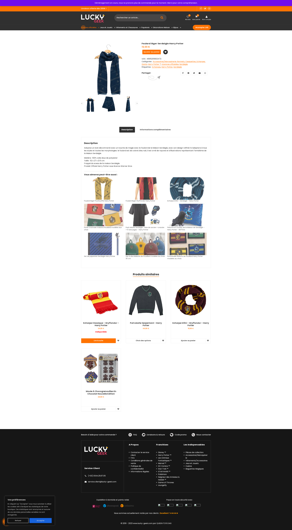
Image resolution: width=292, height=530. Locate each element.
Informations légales (140, 471)
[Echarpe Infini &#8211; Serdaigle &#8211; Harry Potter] (187, 188)
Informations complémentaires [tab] (155, 129)
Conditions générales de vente (141, 462)
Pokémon (162, 474)
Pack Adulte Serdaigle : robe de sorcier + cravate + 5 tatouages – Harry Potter (145, 228)
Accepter (40, 520)
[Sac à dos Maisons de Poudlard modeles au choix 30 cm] (145, 244)
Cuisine (189, 466)
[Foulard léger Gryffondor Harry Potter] (145, 188)
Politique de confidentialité (137, 467)
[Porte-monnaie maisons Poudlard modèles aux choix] (103, 215)
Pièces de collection (194, 452)
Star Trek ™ (163, 468)
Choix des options (143, 340)
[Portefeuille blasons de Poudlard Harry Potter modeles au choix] (187, 244)
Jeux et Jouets (192, 463)
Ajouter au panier (151, 52)
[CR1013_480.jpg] (109, 69)
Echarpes (156, 67)
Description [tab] (127, 129)
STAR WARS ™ (164, 471)
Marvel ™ (162, 463)
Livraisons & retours (156, 434)
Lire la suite (98, 340)
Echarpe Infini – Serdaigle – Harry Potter (183, 201)
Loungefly (162, 485)
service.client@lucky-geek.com (102, 481)
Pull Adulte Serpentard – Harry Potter (146, 324)
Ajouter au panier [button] (188, 340)
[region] (30, 510)
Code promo (181, 434)
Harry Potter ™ (154, 64)
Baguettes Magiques (195, 468)
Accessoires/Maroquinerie (164, 61)
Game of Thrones (166, 482)
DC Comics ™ (164, 466)
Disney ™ (162, 452)
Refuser (18, 520)
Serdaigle (183, 64)
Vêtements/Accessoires (196, 460)
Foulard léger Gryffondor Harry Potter (140, 201)
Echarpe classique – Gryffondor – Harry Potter (101, 324)
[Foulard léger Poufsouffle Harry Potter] (103, 188)
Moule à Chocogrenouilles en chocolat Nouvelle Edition (101, 392)
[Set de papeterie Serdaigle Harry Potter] (103, 244)
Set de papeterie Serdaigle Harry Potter (99, 256)
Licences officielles (170, 64)
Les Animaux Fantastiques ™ (165, 459)
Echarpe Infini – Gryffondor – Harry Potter (190, 324)
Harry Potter (167, 67)
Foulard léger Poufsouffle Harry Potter (99, 201)
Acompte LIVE (201, 27)
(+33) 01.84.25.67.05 (97, 475)
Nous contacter (203, 434)
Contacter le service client (140, 453)
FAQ (135, 434)
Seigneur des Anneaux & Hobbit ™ (169, 478)
